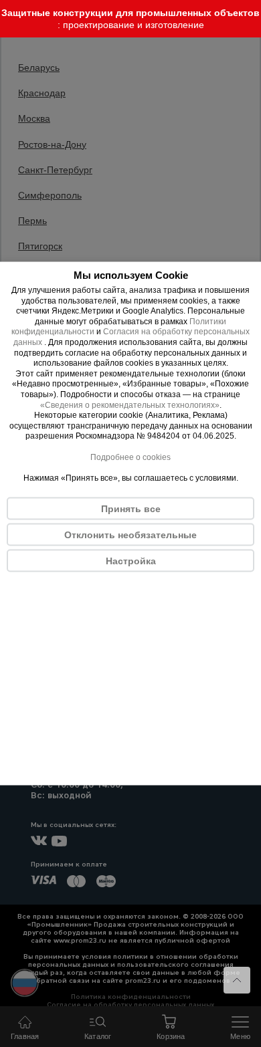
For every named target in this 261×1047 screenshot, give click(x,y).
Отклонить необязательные (130, 534)
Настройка (131, 560)
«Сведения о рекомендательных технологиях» (130, 404)
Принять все (131, 508)
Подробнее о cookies (130, 456)
